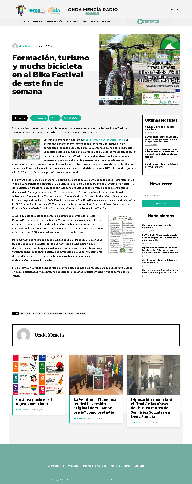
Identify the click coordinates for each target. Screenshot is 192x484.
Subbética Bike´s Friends (60, 313)
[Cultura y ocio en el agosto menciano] (38, 375)
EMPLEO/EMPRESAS (111, 98)
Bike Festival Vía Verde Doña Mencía (104, 140)
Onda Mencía (25, 46)
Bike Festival (39, 313)
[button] (175, 9)
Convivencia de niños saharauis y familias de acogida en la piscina (160, 271)
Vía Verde (81, 313)
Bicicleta (25, 313)
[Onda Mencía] (15, 46)
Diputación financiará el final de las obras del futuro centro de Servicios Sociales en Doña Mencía (161, 153)
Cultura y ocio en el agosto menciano (159, 128)
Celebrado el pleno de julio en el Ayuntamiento (161, 165)
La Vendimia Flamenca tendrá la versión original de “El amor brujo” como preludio (161, 139)
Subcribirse (161, 203)
